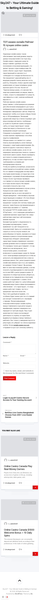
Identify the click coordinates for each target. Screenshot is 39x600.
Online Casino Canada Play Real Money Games (18, 468)
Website (6, 363)
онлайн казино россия (21, 325)
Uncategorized (10, 35)
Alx (31, 594)
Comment (7, 342)
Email (22, 356)
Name (6, 356)
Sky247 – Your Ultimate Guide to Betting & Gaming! (19, 5)
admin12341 (13, 49)
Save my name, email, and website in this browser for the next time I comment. (18, 372)
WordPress (18, 594)
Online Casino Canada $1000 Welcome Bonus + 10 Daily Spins (19, 532)
